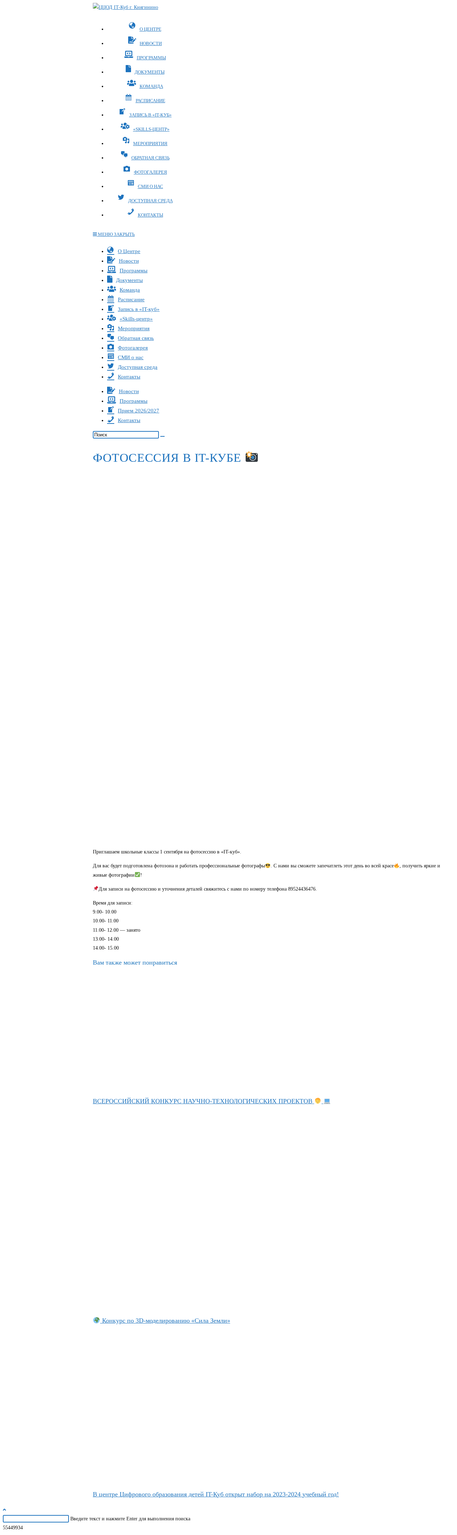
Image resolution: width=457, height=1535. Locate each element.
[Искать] (162, 436)
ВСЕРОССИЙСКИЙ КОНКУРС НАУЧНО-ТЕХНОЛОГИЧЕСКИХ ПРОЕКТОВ (203, 1101)
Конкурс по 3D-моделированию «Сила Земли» (165, 1320)
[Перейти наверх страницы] (4, 1509)
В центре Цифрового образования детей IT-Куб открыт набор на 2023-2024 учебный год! (216, 1494)
